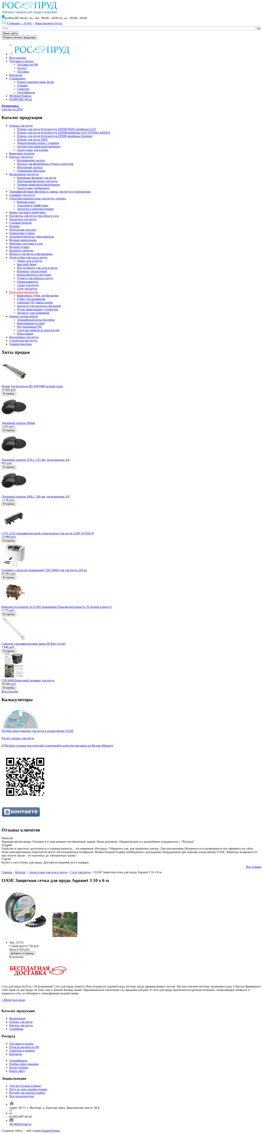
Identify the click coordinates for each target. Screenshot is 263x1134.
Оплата (22, 68)
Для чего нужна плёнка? (25, 1085)
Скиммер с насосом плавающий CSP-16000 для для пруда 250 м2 (44, 570)
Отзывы (22, 85)
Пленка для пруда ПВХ (32, 139)
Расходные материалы (23, 292)
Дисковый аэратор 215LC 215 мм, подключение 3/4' (36, 459)
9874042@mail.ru (20, 95)
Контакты (15, 75)
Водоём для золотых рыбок (27, 1092)
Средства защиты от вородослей (38, 330)
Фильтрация (17, 1018)
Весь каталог (17, 57)
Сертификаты (26, 92)
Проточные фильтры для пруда (37, 181)
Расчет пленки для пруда (18, 738)
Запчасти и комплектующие (35, 208)
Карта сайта (17, 1071)
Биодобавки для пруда (24, 337)
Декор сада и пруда (29, 260)
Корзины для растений (32, 271)
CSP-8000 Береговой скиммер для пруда (28, 680)
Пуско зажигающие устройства (37, 309)
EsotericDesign (50, 1130)
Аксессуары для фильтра (33, 188)
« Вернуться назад (13, 1000)
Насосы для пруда (21, 156)
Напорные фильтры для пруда (36, 177)
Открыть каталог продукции (19, 37)
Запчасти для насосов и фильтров (39, 306)
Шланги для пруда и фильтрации (31, 254)
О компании (17, 78)
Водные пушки (19, 247)
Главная (7, 872)
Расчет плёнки (18, 1067)
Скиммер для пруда (22, 195)
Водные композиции (23, 240)
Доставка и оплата (21, 61)
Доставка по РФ (27, 64)
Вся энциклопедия (21, 1096)
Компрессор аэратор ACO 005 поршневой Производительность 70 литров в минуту (57, 606)
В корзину (9, 393)
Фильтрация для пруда (24, 174)
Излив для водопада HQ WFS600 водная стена (32, 386)
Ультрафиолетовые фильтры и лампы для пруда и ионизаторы (49, 191)
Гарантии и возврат (22, 1050)
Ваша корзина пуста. (48, 23)
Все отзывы (253, 866)
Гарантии (23, 89)
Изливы (14, 226)
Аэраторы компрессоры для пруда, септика (37, 198)
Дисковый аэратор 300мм (18, 423)
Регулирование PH (29, 326)
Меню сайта (10, 33)
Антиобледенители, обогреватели (31, 236)
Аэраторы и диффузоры (32, 205)
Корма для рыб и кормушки (27, 212)
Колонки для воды (21, 250)
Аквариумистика (20, 344)
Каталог (20, 872)
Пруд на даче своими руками (28, 1089)
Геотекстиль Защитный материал (38, 146)
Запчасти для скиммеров (33, 312)
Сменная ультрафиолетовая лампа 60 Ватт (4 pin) (34, 643)
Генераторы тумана (22, 233)
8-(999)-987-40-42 (20, 99)
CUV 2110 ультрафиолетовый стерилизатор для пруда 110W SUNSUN (48, 533)
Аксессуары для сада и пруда (28, 257)
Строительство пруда (23, 340)
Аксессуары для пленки (32, 150)
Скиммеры (16, 1028)
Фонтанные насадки (22, 229)
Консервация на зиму (31, 323)
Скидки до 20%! (12, 107)
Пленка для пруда (21, 125)
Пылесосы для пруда (22, 219)
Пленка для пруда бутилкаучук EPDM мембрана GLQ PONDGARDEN (63, 132)
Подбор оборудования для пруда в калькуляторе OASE (38, 731)
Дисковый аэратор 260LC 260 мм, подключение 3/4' (36, 496)
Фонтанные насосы (30, 167)
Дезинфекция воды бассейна (36, 319)
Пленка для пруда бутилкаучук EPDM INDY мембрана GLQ (56, 129)
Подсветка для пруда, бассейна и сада (34, 215)
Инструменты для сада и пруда (37, 267)
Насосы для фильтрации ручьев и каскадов (45, 163)
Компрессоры (26, 202)
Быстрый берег (27, 264)
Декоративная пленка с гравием (38, 143)
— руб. (20, 23)
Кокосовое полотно (22, 153)
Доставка (23, 71)
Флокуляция (25, 333)
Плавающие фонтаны (31, 170)
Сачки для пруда (28, 285)
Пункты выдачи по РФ (24, 1047)
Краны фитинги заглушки (34, 274)
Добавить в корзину (22, 953)
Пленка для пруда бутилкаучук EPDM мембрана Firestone (54, 136)
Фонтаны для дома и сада (26, 243)
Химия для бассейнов (23, 316)
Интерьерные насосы (31, 160)
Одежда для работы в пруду (35, 278)
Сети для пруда (27, 288)
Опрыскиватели (27, 281)
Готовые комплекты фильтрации (38, 184)
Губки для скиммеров (31, 299)
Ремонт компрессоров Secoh (35, 82)
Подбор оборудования (23, 1064)
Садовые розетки (20, 222)
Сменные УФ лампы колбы (35, 302)
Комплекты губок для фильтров (38, 295)
